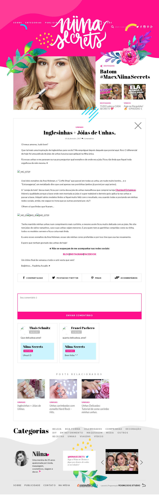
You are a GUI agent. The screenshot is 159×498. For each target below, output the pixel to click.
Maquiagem (94, 432)
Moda (110, 432)
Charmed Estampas (125, 190)
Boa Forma (72, 429)
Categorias (33, 23)
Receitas (58, 436)
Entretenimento (71, 432)
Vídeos (127, 103)
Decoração (133, 429)
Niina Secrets (33, 347)
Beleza (57, 429)
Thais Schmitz (39, 328)
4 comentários (88, 138)
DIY (54, 432)
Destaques (109, 66)
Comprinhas (113, 429)
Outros (122, 432)
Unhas (80, 127)
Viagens (85, 436)
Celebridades (93, 429)
